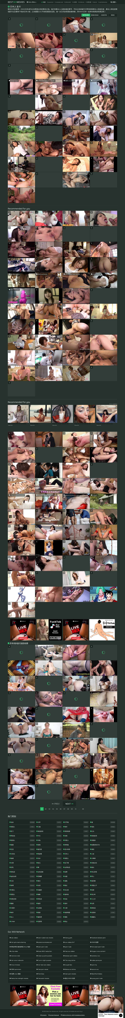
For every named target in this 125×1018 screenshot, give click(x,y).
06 (60, 809)
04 (53, 809)
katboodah (68, 2)
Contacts (44, 1015)
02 (45, 809)
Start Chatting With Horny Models (17, 423)
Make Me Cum (34, 423)
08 (68, 809)
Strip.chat (10, 425)
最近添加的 (95, 15)
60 (83, 809)
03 (49, 809)
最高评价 (104, 15)
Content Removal (54, 1015)
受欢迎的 (86, 15)
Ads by (113, 403)
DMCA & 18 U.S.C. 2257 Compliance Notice (73, 1015)
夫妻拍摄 (88, 2)
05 (57, 809)
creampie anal (59, 2)
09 (72, 809)
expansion (50, 2)
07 (64, 809)
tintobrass (81, 2)
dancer (95, 2)
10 (75, 809)
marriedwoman (103, 2)
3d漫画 (75, 2)
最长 (113, 15)
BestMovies (16, 2)
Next (68, 803)
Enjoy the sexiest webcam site (60, 423)
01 (42, 809)
